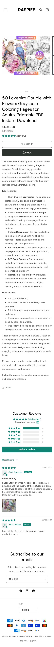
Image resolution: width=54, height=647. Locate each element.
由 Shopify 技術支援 (24, 636)
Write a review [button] (27, 449)
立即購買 (27, 152)
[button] (6, 10)
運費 (11, 131)
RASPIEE (13, 636)
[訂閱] (45, 579)
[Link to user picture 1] (9, 506)
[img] (9, 468)
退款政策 (38, 636)
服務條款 (23, 641)
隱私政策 (48, 636)
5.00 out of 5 (34, 419)
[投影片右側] (33, 92)
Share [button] (8, 387)
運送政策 (33, 641)
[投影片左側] (21, 92)
